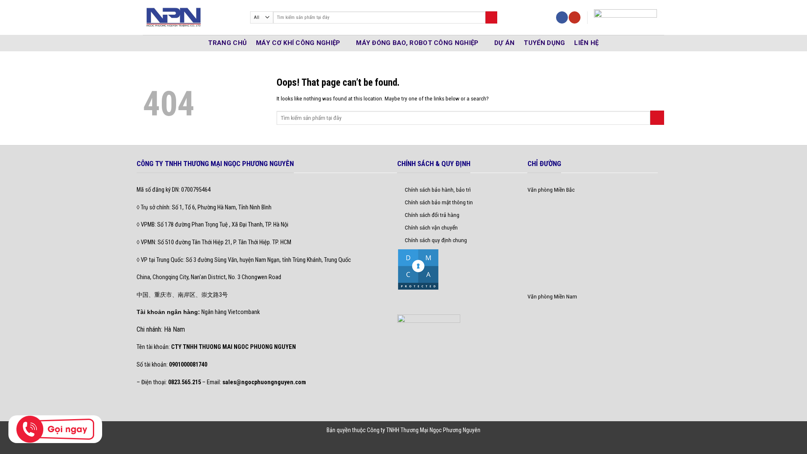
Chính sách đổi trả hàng (432, 214)
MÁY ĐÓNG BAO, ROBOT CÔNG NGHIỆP (417, 43)
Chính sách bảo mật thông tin (439, 202)
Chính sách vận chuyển (431, 227)
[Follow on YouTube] (574, 17)
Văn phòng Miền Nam (552, 296)
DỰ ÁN (504, 43)
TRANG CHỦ (227, 43)
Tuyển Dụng (544, 43)
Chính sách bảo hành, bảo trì (438, 189)
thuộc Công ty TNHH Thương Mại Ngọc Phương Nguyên (416, 430)
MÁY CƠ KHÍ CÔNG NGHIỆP (298, 43)
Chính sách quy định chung (436, 240)
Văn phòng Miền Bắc (551, 189)
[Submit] (491, 17)
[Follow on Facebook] (562, 17)
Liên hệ (586, 43)
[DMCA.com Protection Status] (418, 268)
